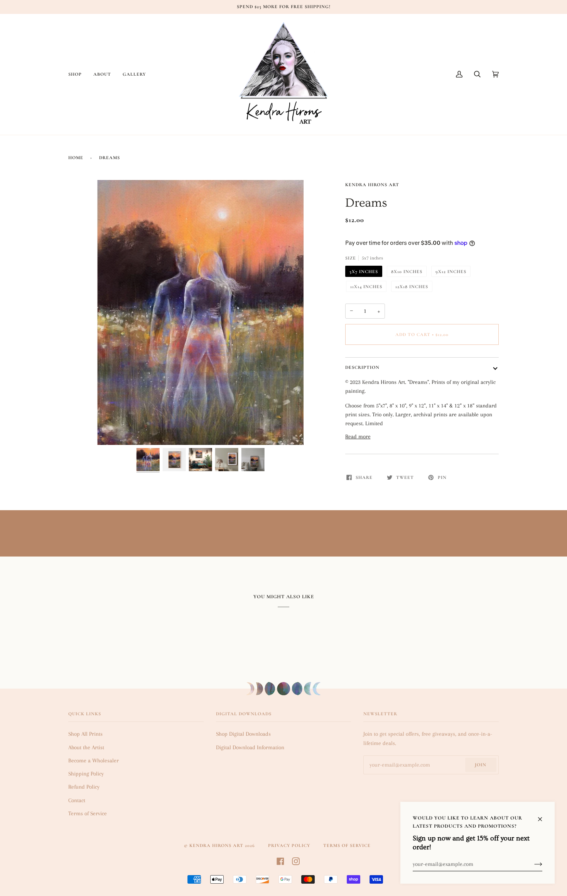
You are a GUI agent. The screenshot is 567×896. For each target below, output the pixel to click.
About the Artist (86, 747)
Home (75, 157)
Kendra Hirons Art (372, 184)
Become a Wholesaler (93, 760)
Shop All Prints (85, 734)
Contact (76, 800)
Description (362, 367)
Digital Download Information (250, 747)
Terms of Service (87, 813)
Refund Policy (84, 787)
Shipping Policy (86, 773)
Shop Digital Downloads (243, 734)
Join (480, 764)
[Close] (543, 815)
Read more (358, 436)
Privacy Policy (289, 845)
